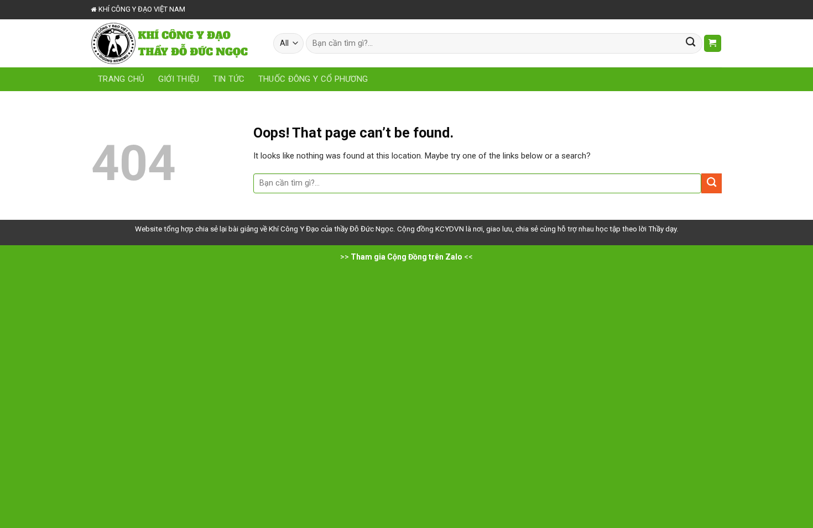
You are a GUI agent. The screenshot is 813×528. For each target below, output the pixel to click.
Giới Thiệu (179, 79)
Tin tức (229, 79)
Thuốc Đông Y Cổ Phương (313, 79)
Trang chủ (121, 79)
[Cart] (712, 43)
